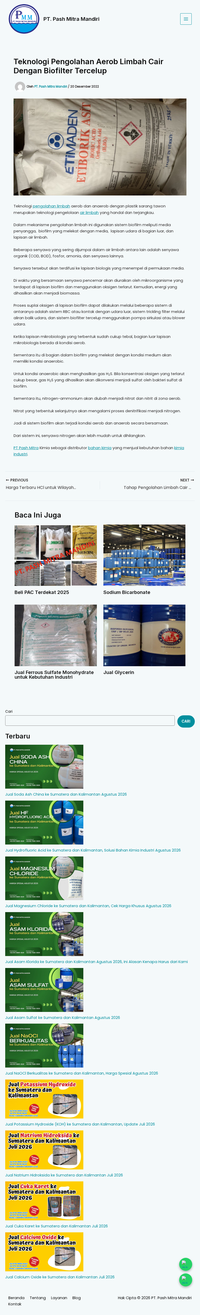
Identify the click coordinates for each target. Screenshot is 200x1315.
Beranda (16, 1297)
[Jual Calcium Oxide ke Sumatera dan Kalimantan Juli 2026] (44, 1251)
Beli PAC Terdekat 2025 (42, 592)
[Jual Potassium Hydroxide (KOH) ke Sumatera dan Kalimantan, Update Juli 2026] (44, 1099)
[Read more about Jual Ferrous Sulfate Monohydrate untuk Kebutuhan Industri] (56, 635)
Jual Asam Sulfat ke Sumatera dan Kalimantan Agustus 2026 (62, 1017)
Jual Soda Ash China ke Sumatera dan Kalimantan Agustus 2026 (66, 794)
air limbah (89, 212)
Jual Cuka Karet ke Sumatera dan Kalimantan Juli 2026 (56, 1226)
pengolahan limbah (51, 206)
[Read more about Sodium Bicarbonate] (144, 555)
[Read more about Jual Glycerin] (144, 635)
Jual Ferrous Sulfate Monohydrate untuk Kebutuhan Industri (54, 674)
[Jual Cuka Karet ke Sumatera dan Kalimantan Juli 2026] (44, 1200)
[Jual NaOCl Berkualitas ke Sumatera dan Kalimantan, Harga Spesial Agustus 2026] (44, 1046)
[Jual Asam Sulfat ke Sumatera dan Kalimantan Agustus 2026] (44, 990)
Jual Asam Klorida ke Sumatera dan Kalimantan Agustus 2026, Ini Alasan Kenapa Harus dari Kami (96, 961)
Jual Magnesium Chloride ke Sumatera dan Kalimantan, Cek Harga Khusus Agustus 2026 (88, 905)
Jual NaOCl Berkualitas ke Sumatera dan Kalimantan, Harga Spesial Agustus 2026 (81, 1073)
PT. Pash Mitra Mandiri (71, 19)
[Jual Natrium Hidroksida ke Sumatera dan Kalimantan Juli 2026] (44, 1149)
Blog (76, 1297)
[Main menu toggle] (186, 19)
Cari (8, 711)
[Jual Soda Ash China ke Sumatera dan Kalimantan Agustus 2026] (44, 767)
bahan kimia (99, 447)
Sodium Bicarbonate (126, 592)
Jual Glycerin (118, 672)
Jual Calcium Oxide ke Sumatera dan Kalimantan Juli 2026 (60, 1277)
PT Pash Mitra (26, 447)
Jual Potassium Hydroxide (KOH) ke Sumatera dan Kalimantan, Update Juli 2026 (80, 1124)
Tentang (38, 1297)
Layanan (59, 1297)
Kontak (14, 1304)
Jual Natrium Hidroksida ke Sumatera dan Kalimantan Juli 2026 (64, 1175)
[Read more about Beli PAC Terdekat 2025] (56, 555)
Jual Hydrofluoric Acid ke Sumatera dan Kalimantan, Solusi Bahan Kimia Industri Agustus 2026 (93, 850)
